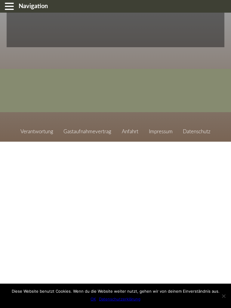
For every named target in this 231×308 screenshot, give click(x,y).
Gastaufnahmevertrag (87, 131)
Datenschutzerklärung (119, 299)
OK (93, 299)
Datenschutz (197, 131)
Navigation (33, 6)
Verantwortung (36, 131)
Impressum (161, 131)
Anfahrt (130, 131)
